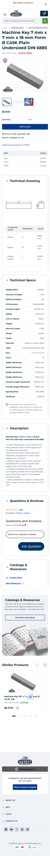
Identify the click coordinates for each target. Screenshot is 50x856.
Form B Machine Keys (38, 27)
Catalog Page (15, 577)
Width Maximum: (14, 362)
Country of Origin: (14, 294)
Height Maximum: (14, 372)
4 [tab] (30, 716)
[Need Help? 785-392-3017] (46, 4)
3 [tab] (25, 716)
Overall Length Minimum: (18, 387)
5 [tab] (36, 716)
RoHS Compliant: (14, 299)
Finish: (9, 338)
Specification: (12, 391)
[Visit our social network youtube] (11, 829)
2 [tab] (19, 716)
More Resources (13, 583)
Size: (8, 353)
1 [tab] (14, 716)
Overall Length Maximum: (18, 382)
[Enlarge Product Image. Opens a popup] (30, 696)
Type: (8, 348)
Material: (10, 343)
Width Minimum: (14, 367)
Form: (8, 358)
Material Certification (11, 145)
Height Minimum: (14, 377)
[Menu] (5, 14)
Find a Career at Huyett (25, 787)
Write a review (23, 513)
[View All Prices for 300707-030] (17, 708)
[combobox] (25, 21)
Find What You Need (25, 617)
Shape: (9, 333)
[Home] (16, 13)
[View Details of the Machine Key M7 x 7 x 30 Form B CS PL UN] (23, 681)
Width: (9, 314)
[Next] (45, 665)
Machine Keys (17, 27)
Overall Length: (13, 309)
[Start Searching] (45, 21)
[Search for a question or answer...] (25, 534)
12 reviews (10, 513)
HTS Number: (12, 304)
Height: (9, 324)
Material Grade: (13, 328)
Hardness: (10, 396)
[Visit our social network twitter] (17, 829)
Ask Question (31, 546)
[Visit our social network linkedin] (27, 829)
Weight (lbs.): (12, 290)
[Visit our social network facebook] (6, 829)
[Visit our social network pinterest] (22, 829)
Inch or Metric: (12, 319)
